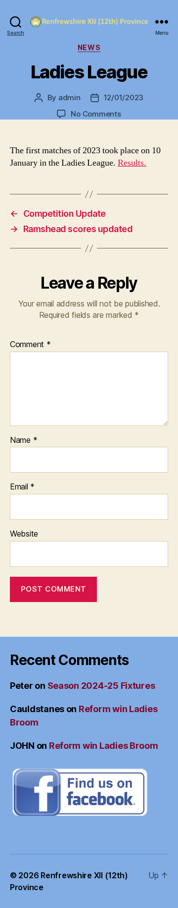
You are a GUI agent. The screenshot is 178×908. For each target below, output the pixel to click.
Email (22, 487)
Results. (132, 163)
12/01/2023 (123, 97)
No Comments (96, 114)
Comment (30, 344)
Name (23, 440)
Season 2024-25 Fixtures (101, 685)
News (89, 47)
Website (24, 534)
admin (69, 97)
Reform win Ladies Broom (103, 745)
